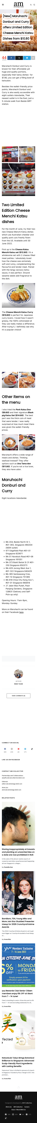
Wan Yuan (18, 684)
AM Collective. (27, 1103)
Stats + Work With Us (18, 1109)
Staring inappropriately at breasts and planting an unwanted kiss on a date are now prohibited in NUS (18, 852)
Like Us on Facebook (11, 759)
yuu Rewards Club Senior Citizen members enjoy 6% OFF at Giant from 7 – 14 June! (17, 993)
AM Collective (17, 1107)
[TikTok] (32, 750)
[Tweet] (19, 58)
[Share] (11, 58)
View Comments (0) (18, 695)
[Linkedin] (27, 58)
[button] (3, 5)
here (21, 612)
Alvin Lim (9, 1107)
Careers (26, 1107)
